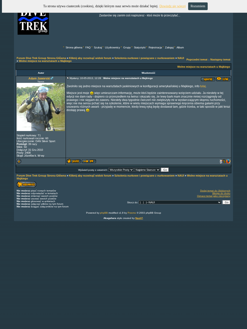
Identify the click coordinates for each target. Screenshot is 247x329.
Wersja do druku (221, 193)
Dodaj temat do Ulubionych (215, 190)
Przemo (132, 212)
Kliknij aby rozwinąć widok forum (90, 58)
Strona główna (74, 47)
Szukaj (98, 47)
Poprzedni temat (196, 59)
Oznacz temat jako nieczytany (213, 196)
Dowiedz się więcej (172, 6)
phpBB (104, 212)
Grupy (127, 47)
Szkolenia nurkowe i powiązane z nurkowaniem (144, 58)
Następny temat (220, 59)
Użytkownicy (112, 47)
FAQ (88, 47)
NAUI (181, 58)
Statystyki (139, 47)
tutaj (203, 86)
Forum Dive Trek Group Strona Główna (41, 58)
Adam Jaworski (39, 78)
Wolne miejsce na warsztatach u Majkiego (45, 60)
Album (180, 47)
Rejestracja (155, 47)
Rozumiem (198, 6)
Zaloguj (169, 47)
